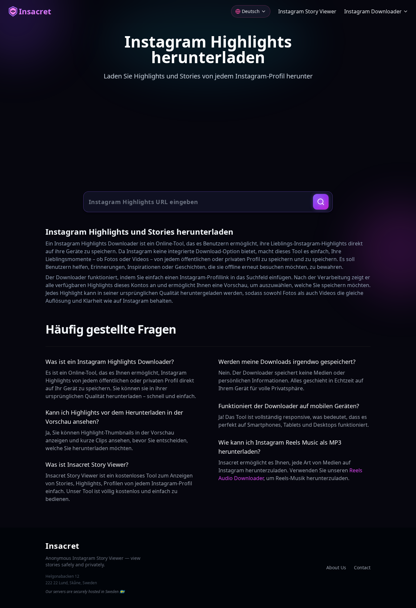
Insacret (35, 11)
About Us (336, 567)
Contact (362, 567)
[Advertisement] (208, 136)
